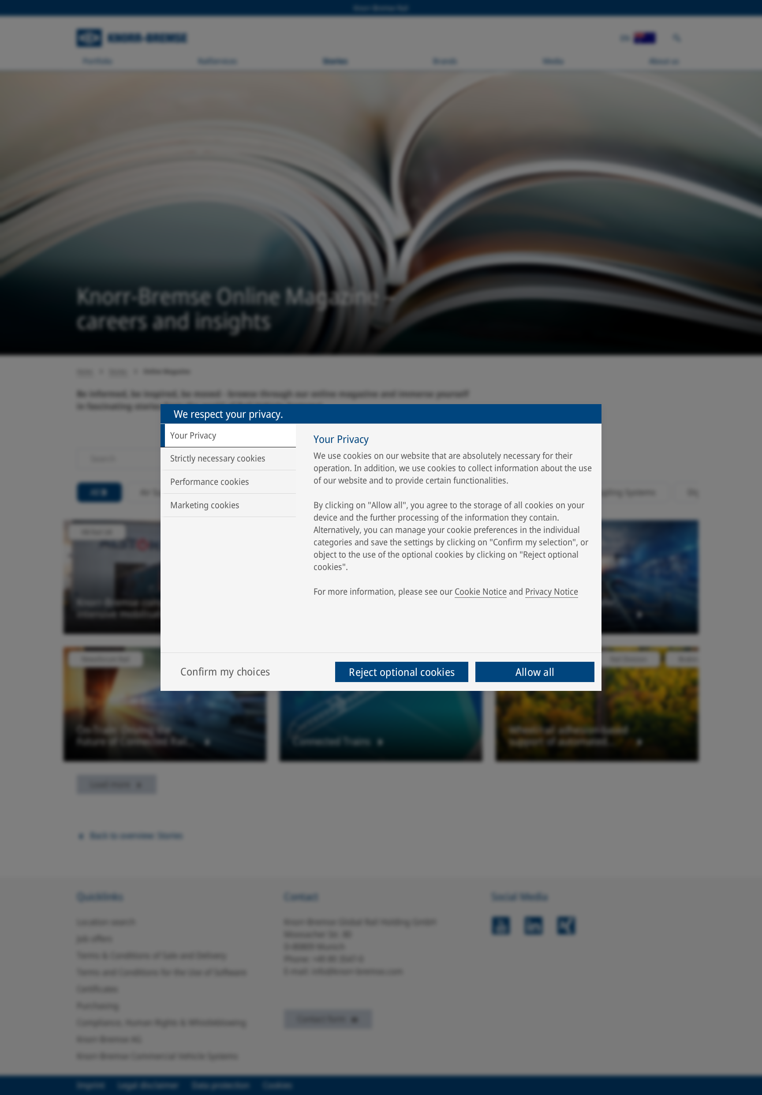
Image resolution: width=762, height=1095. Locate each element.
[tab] (228, 435)
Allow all (534, 671)
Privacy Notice (551, 591)
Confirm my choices (225, 671)
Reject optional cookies (402, 671)
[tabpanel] (453, 517)
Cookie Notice (481, 591)
